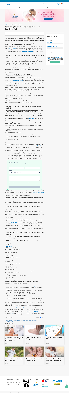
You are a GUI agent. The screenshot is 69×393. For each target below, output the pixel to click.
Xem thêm (6, 343)
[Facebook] (40, 317)
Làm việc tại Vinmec (10, 385)
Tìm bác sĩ (8, 384)
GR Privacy (54, 392)
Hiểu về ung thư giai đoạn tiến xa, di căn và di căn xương (54, 359)
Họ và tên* (48, 38)
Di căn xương (28, 320)
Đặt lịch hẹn (18, 385)
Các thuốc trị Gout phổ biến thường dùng (34, 338)
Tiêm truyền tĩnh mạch (9, 321)
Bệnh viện (11, 170)
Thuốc (11, 24)
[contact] (66, 387)
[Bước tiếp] (45, 387)
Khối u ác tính (34, 320)
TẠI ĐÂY (11, 313)
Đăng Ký (24, 186)
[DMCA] (57, 384)
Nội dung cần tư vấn (12, 174)
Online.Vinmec (55, 7)
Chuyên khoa (13, 7)
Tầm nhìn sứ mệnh (10, 381)
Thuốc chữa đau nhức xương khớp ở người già (13, 359)
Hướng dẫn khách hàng (21, 7)
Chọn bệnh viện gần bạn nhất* (52, 46)
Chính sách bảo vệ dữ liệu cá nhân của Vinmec (45, 392)
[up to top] (66, 383)
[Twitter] (42, 317)
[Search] (42, 3)
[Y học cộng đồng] (45, 384)
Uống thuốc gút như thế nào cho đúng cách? (34, 359)
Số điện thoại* (49, 42)
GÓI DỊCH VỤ (36, 311)
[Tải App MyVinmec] (26, 383)
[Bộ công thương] (57, 381)
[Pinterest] (43, 317)
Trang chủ (6, 24)
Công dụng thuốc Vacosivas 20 (54, 338)
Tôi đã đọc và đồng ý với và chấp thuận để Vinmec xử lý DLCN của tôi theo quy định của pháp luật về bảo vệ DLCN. (55, 59)
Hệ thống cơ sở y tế (10, 382)
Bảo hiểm (17, 384)
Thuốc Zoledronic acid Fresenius (19, 320)
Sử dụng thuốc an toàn (18, 24)
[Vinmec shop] (36, 383)
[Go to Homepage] (8, 3)
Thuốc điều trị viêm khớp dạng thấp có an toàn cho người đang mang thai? (14, 339)
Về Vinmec (39, 7)
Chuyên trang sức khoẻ (46, 7)
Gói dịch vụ (18, 382)
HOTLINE (28, 311)
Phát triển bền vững (31, 7)
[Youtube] (43, 381)
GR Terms (58, 392)
